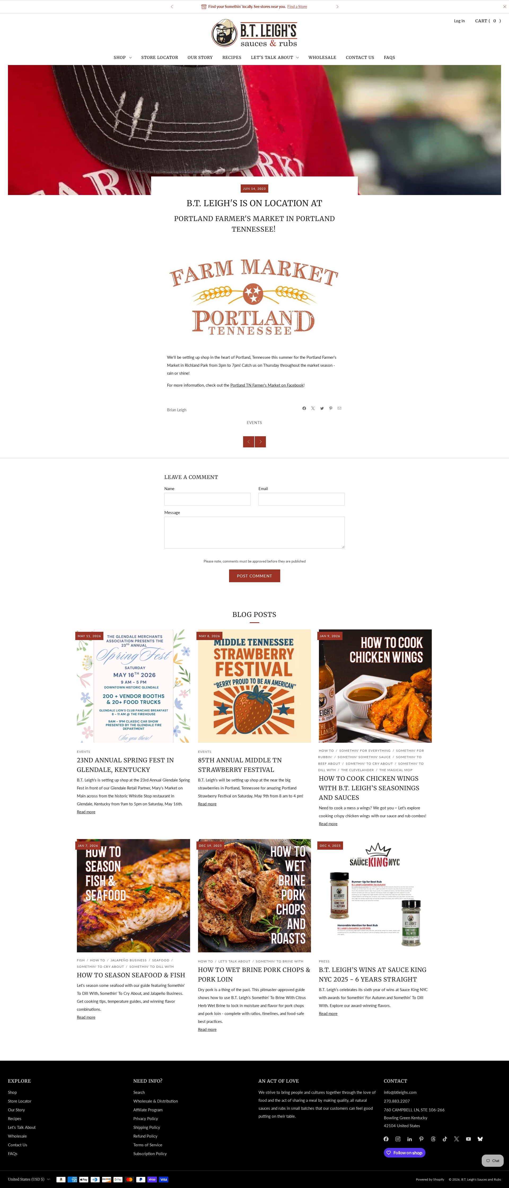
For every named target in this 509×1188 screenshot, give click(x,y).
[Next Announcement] (337, 6)
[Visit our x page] (457, 1139)
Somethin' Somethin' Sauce (364, 757)
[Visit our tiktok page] (445, 1139)
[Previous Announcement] (171, 6)
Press (324, 961)
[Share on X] (313, 408)
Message (172, 512)
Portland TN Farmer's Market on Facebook (267, 385)
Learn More (308, 6)
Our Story (200, 57)
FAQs (389, 57)
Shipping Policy (146, 1127)
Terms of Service (147, 1144)
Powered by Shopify (430, 1179)
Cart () (488, 20)
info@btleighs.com (400, 1092)
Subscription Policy (150, 1153)
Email (263, 488)
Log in (459, 20)
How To (326, 751)
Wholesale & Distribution (155, 1101)
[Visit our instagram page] (398, 1139)
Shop (120, 57)
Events (254, 423)
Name (169, 488)
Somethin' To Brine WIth (280, 961)
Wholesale (322, 57)
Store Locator (159, 57)
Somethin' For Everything (365, 751)
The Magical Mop (396, 770)
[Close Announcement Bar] (505, 6)
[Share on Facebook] (304, 408)
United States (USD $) (26, 1179)
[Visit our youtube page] (468, 1139)
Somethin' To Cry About (369, 764)
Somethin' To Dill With (151, 967)
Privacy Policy (145, 1118)
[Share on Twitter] (321, 408)
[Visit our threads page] (433, 1139)
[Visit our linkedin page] (409, 1139)
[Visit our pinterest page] (421, 1139)
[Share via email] (339, 408)
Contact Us (360, 57)
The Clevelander (357, 770)
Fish (81, 960)
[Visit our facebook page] (386, 1139)
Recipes (232, 57)
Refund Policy (145, 1136)
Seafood (160, 960)
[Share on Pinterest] (330, 408)
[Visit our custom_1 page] (480, 1139)
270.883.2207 (397, 1101)
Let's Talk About (272, 57)
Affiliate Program (148, 1109)
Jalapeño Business (129, 960)
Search (139, 1092)
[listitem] (255, 6)
